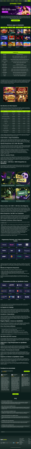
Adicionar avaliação (27, 371)
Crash (19, 27)
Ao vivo (11, 27)
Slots (26, 27)
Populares (3, 27)
